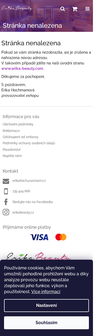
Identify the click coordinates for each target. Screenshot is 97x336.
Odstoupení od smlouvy (21, 137)
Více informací (45, 291)
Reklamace (11, 131)
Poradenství (11, 150)
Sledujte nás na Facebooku (32, 202)
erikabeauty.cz (23, 212)
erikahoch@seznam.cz (29, 181)
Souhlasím (46, 322)
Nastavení (46, 305)
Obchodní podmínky (18, 124)
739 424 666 (21, 191)
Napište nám (12, 156)
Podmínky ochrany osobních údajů (29, 143)
